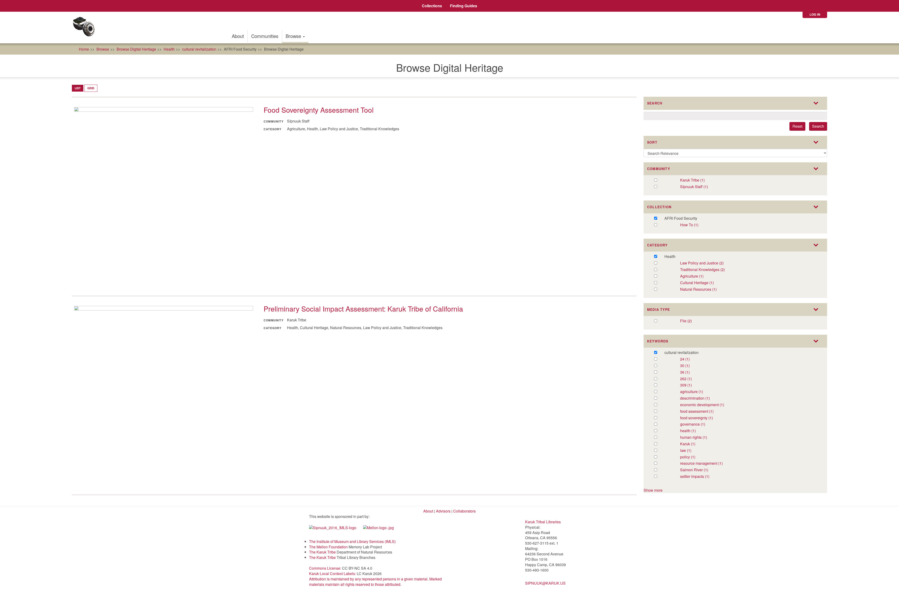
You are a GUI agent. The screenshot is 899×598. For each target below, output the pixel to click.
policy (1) (692, 457)
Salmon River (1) (700, 470)
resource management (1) (712, 463)
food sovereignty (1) (706, 418)
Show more (653, 490)
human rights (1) (699, 437)
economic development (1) (713, 405)
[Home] (85, 27)
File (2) (690, 321)
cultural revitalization (199, 49)
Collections (432, 5)
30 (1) (689, 365)
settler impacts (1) (701, 476)
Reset (797, 126)
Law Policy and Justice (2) (707, 263)
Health (169, 49)
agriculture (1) (700, 391)
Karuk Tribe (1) (697, 180)
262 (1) (690, 379)
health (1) (693, 431)
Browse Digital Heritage (136, 49)
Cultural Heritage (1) (704, 283)
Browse (294, 36)
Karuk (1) (692, 444)
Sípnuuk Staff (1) (701, 186)
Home (84, 49)
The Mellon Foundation (328, 547)
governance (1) (702, 424)
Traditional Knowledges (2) (713, 269)
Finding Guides (463, 5)
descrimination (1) (707, 398)
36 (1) (689, 372)
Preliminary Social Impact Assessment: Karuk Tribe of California (363, 309)
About (238, 36)
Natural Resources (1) (707, 289)
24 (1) (689, 359)
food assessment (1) (706, 411)
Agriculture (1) (701, 276)
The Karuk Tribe (322, 552)
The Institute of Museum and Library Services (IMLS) (352, 541)
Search (818, 126)
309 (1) (690, 385)
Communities (264, 36)
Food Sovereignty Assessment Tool (319, 110)
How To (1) (694, 225)
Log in (815, 14)
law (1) (690, 450)
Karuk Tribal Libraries (543, 521)
